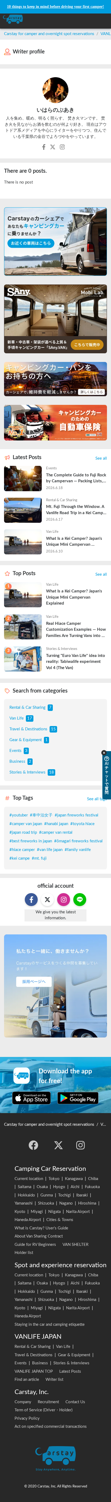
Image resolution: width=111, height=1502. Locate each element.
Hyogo (59, 1187)
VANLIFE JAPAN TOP (34, 1371)
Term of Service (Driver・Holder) (43, 1410)
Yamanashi (24, 1203)
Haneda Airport (28, 1220)
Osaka (42, 1187)
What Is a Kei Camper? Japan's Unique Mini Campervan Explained (74, 542)
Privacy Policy (27, 1418)
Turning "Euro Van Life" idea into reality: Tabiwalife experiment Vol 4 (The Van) (76, 662)
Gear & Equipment (25, 740)
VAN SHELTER (75, 1245)
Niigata (54, 1212)
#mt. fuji (39, 858)
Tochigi (64, 1195)
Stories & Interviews (27, 772)
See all (101, 458)
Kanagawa (74, 1179)
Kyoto (20, 1212)
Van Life (16, 718)
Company (23, 1402)
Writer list (54, 1380)
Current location (29, 1179)
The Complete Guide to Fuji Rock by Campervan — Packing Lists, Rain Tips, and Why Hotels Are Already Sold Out (76, 478)
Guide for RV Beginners (35, 1245)
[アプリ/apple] (31, 1097)
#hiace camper (22, 850)
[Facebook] (33, 1145)
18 (51, 772)
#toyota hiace (82, 824)
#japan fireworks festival (76, 815)
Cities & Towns (59, 1220)
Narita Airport (78, 1212)
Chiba (93, 1179)
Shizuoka (46, 1203)
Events (15, 751)
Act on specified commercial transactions (51, 1427)
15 (53, 729)
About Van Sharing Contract (39, 1236)
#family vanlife (78, 850)
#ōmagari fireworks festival (78, 841)
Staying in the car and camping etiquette (50, 1325)
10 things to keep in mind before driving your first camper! (55, 7)
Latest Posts (70, 1371)
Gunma (46, 1195)
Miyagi (37, 1212)
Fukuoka (92, 1187)
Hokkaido (26, 1195)
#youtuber (18, 815)
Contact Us (75, 1402)
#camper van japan (25, 824)
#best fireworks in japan (30, 841)
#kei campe (19, 858)
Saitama (24, 1187)
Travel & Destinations (28, 729)
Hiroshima (87, 1203)
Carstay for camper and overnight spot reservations (49, 34)
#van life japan (50, 850)
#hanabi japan (56, 824)
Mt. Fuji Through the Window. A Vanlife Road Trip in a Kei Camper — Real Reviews (76, 510)
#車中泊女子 (41, 815)
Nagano (66, 1203)
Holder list (24, 1253)
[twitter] (58, 1145)
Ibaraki (82, 1195)
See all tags (97, 799)
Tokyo (54, 1179)
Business (17, 762)
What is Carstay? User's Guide (41, 1228)
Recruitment (48, 1402)
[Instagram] (80, 1145)
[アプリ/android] (78, 1097)
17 (29, 718)
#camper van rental (55, 832)
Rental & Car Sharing (27, 708)
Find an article (27, 1380)
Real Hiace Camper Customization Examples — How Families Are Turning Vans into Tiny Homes (76, 630)
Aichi (75, 1187)
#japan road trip (23, 832)
